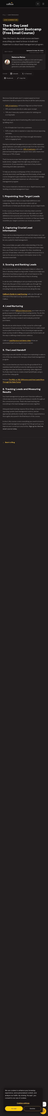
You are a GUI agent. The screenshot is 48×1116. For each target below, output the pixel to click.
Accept (13, 1108)
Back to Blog (9, 442)
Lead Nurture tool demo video (20, 341)
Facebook (10, 78)
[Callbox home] (10, 4)
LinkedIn (15, 74)
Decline (32, 1108)
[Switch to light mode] (38, 4)
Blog (4, 15)
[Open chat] (43, 1111)
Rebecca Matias (18, 57)
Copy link (22, 78)
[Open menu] (43, 4)
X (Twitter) (28, 74)
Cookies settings (23, 1103)
